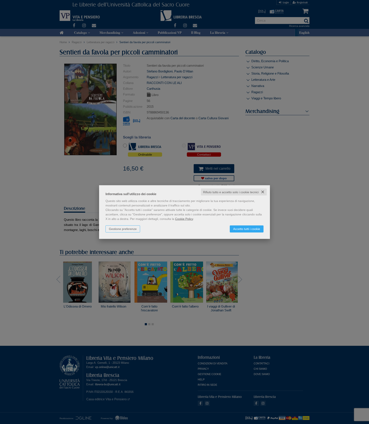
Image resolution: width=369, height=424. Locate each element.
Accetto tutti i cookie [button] (246, 228)
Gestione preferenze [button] (123, 228)
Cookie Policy (184, 218)
